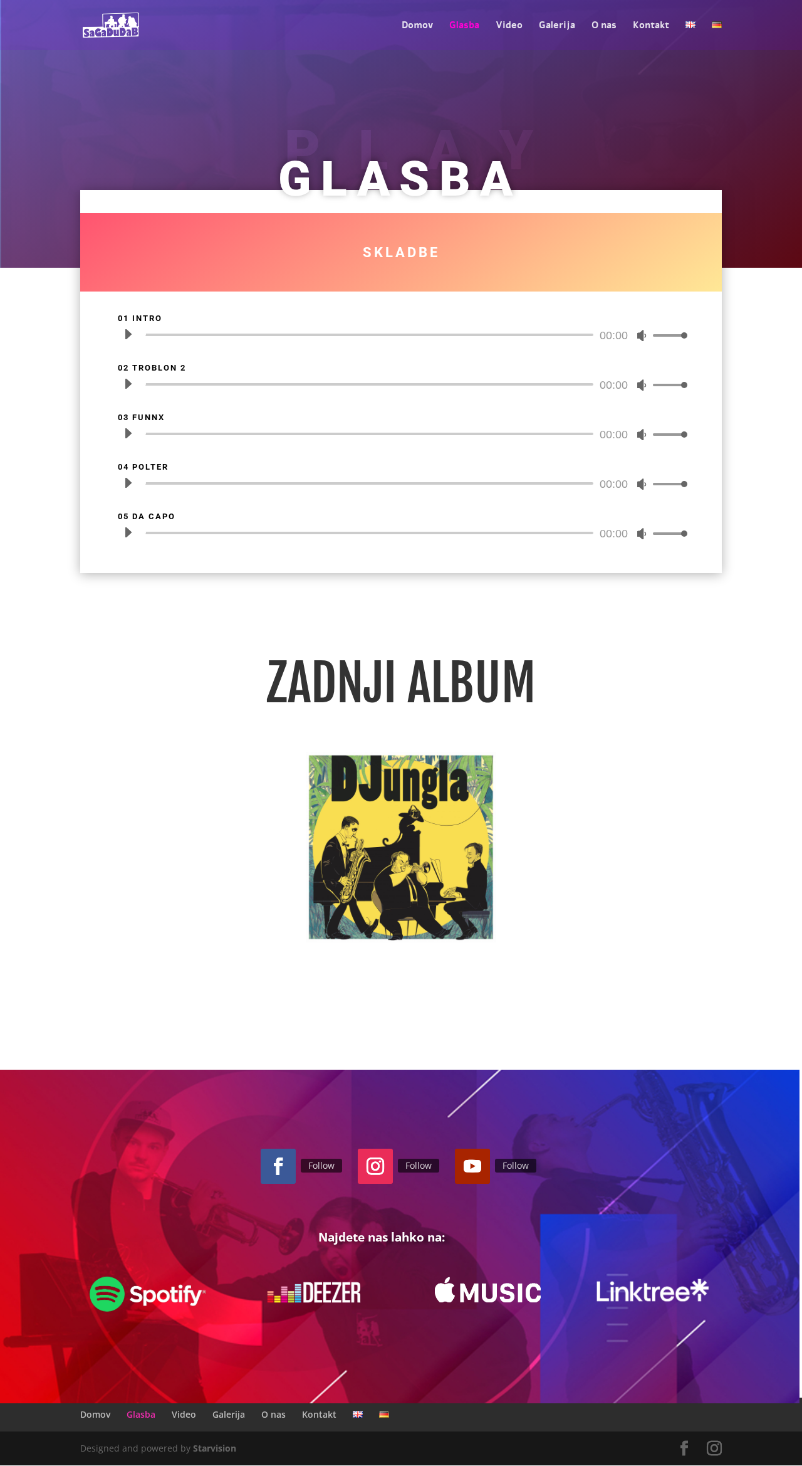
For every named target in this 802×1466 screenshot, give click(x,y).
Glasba (464, 26)
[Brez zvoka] (641, 335)
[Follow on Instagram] (375, 1166)
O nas (604, 26)
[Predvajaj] (128, 334)
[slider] (666, 335)
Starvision (214, 1448)
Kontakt (651, 26)
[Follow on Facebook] (278, 1166)
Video (509, 26)
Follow (321, 1165)
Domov (417, 26)
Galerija (557, 26)
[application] (401, 335)
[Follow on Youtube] (472, 1166)
